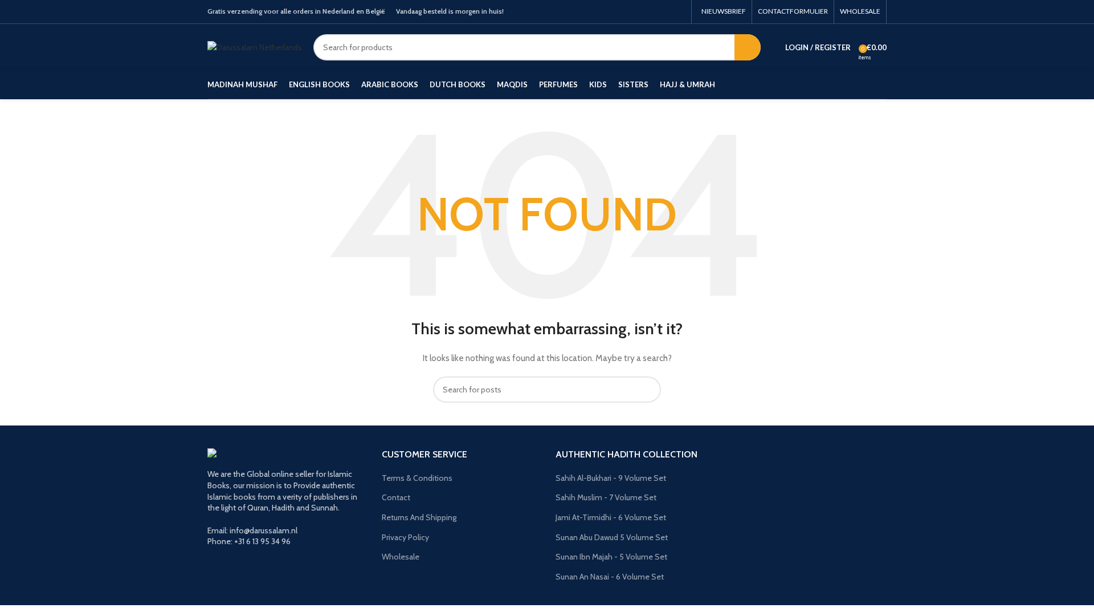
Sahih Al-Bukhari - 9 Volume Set (611, 478)
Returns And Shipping (419, 517)
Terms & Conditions (417, 478)
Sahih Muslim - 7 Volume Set (606, 497)
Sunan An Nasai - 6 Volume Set (610, 577)
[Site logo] (254, 46)
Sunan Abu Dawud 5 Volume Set (612, 537)
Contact (396, 497)
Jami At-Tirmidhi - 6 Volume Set (611, 517)
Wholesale (400, 557)
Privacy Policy (405, 537)
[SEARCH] (747, 47)
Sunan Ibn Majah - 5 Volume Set (611, 557)
